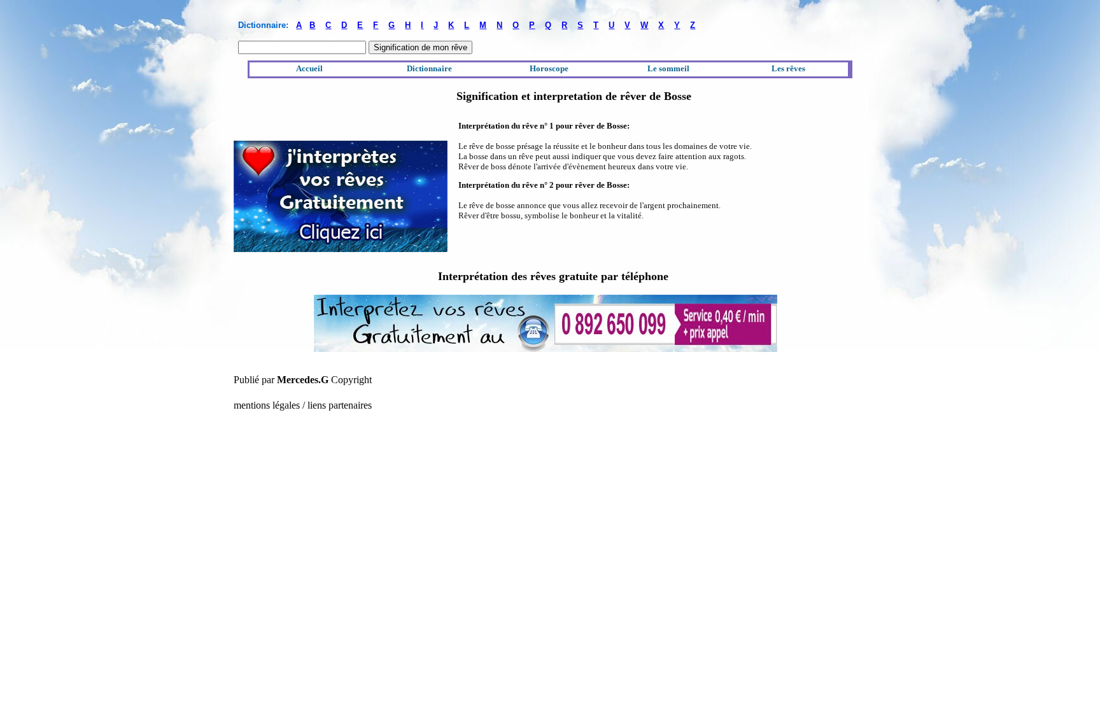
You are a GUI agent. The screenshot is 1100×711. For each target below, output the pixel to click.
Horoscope (549, 68)
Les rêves (788, 68)
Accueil (309, 68)
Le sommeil (668, 68)
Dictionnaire (429, 68)
